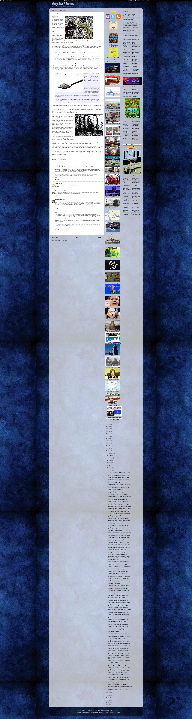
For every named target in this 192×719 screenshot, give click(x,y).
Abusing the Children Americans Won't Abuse (117, 492)
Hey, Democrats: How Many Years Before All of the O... (119, 513)
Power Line (125, 69)
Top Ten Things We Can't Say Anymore (116, 628)
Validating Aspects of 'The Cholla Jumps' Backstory (118, 650)
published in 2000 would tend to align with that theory (66, 69)
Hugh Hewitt (125, 62)
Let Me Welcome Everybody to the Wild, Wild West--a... (119, 636)
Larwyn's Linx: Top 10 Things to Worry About (117, 533)
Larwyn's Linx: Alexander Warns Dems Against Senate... (119, 677)
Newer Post (55, 237)
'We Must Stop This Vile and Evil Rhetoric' (116, 638)
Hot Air (124, 60)
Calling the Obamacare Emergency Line (116, 569)
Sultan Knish (134, 66)
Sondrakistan (134, 199)
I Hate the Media (135, 129)
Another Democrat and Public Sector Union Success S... (119, 598)
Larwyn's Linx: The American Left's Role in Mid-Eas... (119, 479)
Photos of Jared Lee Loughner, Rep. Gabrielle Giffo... (119, 670)
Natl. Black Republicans (136, 194)
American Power (126, 194)
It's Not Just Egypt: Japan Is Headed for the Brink (118, 494)
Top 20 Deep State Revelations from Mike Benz (138, 0)
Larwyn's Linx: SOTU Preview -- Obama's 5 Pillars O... (119, 527)
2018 (108, 438)
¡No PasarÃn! (125, 196)
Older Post (100, 237)
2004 (108, 702)
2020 (108, 435)
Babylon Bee (125, 122)
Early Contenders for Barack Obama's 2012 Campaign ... (119, 602)
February (110, 469)
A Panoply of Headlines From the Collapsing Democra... (119, 472)
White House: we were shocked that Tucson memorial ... (119, 609)
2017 (108, 440)
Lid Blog (133, 55)
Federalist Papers (135, 128)
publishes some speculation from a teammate (62, 49)
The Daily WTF (126, 210)
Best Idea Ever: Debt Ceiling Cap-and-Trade (117, 610)
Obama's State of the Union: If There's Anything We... (119, 544)
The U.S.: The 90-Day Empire (128, 22)
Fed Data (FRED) (135, 93)
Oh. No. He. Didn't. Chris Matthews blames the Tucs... (119, 641)
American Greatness (127, 39)
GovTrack (125, 89)
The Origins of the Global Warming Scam (130, 20)
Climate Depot (134, 179)
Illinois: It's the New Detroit (113, 559)
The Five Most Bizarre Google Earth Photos (117, 621)
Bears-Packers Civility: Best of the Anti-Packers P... (118, 552)
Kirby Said (134, 50)
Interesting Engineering (127, 213)
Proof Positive (125, 135)
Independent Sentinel (136, 46)
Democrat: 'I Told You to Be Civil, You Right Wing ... (118, 574)
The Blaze (125, 43)
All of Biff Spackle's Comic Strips (114, 417)
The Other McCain (135, 70)
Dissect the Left (126, 200)
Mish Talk (134, 95)
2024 (108, 428)
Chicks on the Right (136, 39)
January (110, 470)
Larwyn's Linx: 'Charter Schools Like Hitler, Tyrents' (118, 545)
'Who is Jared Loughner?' (113, 662)
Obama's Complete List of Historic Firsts (130, 27)
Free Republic (125, 55)
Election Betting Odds (127, 50)
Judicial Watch (125, 90)
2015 (108, 443)
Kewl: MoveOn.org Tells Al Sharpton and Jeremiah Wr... (119, 643)
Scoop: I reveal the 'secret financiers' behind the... (118, 588)
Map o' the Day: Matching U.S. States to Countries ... (118, 549)
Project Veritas (125, 93)
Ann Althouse (134, 38)
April (110, 465)
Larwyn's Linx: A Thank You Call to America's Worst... (119, 622)
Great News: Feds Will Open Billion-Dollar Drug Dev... (119, 542)
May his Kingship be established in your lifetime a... (118, 617)
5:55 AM (56, 208)
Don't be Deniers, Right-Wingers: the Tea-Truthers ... (118, 651)
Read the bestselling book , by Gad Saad (113, 58)
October (110, 455)
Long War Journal (126, 185)
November (111, 453)
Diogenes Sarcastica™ (60, 190)
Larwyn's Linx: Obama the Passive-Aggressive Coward (119, 496)
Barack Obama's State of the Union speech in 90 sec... (119, 520)
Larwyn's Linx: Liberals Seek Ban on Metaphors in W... (119, 629)
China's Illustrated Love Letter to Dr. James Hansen (118, 578)
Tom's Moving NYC (135, 213)
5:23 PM (57, 229)
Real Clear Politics (135, 139)
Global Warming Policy (136, 181)
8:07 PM (57, 179)
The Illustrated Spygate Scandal (129, 14)
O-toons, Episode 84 (112, 516)
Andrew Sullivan (135, 125)
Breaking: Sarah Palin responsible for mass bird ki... (118, 657)
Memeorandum (135, 135)
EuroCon (124, 53)
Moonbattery (134, 56)
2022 (108, 431)
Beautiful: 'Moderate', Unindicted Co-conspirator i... (118, 624)
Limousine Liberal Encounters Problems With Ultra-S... (119, 561)
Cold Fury (125, 199)
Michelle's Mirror (126, 134)
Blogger (116, 710)
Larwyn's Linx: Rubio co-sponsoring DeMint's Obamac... (119, 509)
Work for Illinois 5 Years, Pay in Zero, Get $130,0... (118, 595)
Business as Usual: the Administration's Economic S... (119, 612)
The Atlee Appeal (58, 199)
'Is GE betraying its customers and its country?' (117, 564)
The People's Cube (126, 138)
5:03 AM (56, 195)
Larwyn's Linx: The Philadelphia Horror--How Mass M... (119, 566)
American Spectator (126, 40)
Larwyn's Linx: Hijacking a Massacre (115, 640)
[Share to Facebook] (64, 159)
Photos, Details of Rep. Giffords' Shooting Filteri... (118, 672)
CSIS (124, 181)
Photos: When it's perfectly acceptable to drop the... (118, 563)
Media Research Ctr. (136, 134)
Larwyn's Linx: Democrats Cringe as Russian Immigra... (119, 604)
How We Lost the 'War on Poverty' (129, 30)
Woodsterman (125, 139)
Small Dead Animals (136, 197)
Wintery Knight (135, 203)
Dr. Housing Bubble (135, 92)
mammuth (107, 710)
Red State (134, 62)
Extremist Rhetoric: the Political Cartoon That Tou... (118, 626)
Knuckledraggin (126, 132)
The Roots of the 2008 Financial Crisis (130, 25)
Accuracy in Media (135, 122)
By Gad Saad (113, 31)
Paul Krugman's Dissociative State (115, 646)
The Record (125, 188)
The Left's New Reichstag (113, 631)
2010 (108, 692)
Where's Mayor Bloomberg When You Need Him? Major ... (120, 681)
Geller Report (125, 59)
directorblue (57, 183)
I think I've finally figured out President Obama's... (118, 499)
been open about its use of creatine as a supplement (67, 63)
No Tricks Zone (135, 186)
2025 (108, 426)
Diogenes (125, 124)
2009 (108, 693)
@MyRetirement (135, 211)
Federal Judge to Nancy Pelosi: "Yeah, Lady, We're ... (119, 477)
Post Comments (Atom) (62, 240)
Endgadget (125, 211)
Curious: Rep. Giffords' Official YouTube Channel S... (119, 653)
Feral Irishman (125, 128)
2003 (108, 704)
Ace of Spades (126, 38)
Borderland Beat (126, 179)
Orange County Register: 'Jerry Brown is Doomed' (118, 515)
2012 (108, 448)
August (110, 458)
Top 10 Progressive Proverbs (114, 482)
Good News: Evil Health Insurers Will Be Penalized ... (119, 590)
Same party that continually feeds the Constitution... (118, 682)
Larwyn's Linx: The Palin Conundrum (115, 489)
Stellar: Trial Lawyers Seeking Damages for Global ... (119, 537)
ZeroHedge (134, 96)
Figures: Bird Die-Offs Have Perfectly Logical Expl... (118, 600)
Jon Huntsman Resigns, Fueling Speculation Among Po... (120, 473)
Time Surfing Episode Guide (128, 12)
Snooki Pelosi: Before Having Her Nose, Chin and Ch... (119, 547)
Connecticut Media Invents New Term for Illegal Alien (119, 665)
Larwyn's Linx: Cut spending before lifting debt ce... (118, 573)
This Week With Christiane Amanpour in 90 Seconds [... (119, 484)
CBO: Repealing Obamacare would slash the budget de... (120, 686)
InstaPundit (125, 63)
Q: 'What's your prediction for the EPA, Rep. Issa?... (118, 689)
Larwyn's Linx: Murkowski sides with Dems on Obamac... (119, 556)
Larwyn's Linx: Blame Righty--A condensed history (118, 614)
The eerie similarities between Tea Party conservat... (118, 633)
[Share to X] (62, 159)
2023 (108, 429)
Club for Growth (135, 90)
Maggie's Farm (126, 203)
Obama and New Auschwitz (128, 19)
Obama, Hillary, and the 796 (114, 503)
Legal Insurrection (135, 52)
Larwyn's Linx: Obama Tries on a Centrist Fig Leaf (118, 580)
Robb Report (125, 214)
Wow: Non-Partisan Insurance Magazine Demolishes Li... (119, 532)
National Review (126, 66)
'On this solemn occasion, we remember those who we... (119, 634)
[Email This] (59, 159)
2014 (108, 445)
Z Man (133, 74)
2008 (108, 695)
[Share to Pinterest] (65, 159)
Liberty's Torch (135, 53)
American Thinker (126, 42)
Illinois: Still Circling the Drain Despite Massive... (118, 554)
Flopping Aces (134, 43)
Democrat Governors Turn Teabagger (116, 521)
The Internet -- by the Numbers (114, 583)
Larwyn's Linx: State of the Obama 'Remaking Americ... (119, 518)
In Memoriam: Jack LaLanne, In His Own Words (118, 525)
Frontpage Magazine (127, 56)
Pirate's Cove (134, 59)
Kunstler (133, 49)
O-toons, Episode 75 (112, 528)
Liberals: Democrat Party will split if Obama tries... (118, 607)
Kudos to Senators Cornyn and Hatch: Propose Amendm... (120, 506)
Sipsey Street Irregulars (136, 196)
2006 (108, 699)
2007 (108, 697)
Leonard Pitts (134, 132)
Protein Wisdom (135, 60)
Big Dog (124, 197)
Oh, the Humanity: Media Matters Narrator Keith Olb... (119, 557)
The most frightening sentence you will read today (118, 480)
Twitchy (124, 95)
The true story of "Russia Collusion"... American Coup (113, 45)
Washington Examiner (127, 73)
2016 (108, 441)
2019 (108, 436)
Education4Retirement (136, 210)
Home (77, 237)
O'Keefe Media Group (127, 92)
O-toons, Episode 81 (112, 523)
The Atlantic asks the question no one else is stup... (118, 540)
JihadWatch (134, 131)
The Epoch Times (126, 52)
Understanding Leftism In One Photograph (116, 597)
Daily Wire (134, 42)
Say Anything (134, 63)
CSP (124, 182)
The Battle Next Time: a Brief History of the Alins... (118, 571)
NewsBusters (134, 138)
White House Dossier (127, 96)
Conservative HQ (135, 40)
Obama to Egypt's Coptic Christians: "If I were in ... (118, 491)
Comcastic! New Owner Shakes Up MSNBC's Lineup (119, 576)
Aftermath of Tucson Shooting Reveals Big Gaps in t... (119, 585)
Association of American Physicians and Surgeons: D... (119, 581)
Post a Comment (57, 232)
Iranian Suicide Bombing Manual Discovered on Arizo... (119, 508)
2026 (108, 424)
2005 (108, 700)
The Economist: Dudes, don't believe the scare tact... (118, 619)
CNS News (125, 46)
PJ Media (125, 67)
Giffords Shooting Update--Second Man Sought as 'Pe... (119, 667)
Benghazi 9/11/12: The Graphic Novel (130, 23)
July (109, 460)
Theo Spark (134, 200)
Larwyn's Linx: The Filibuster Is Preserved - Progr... (118, 501)
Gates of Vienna (135, 45)
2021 (108, 433)
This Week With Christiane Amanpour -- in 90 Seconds (119, 535)
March (110, 467)
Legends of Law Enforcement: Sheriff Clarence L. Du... (119, 645)
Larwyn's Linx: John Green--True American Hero (118, 648)
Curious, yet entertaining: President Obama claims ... (119, 679)
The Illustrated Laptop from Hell (128, 15)
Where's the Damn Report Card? (115, 497)
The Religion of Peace (127, 189)
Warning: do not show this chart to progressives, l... (118, 684)
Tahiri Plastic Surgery (136, 214)
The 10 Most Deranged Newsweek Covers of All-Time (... (119, 530)
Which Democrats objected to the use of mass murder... (119, 660)
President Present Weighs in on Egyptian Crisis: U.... (119, 487)
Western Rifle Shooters (136, 72)
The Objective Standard (136, 67)
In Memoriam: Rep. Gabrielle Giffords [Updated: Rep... (119, 674)
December (111, 451)
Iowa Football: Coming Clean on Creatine (116, 485)
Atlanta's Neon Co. (135, 207)
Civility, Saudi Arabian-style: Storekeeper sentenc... (118, 539)
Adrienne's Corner (126, 193)
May (109, 463)
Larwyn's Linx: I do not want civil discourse (116, 593)
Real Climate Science (136, 188)
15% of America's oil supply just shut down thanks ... (118, 658)
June (110, 462)
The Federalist (125, 70)
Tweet (99, 14)
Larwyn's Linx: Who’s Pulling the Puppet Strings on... (119, 687)
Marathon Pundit (135, 193)
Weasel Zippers (126, 74)
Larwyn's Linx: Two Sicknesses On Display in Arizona (119, 669)
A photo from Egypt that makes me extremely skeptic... (119, 475)
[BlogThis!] (61, 159)
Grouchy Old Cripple (127, 129)
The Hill (124, 72)
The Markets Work (135, 69)
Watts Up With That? (136, 189)
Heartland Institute (135, 182)
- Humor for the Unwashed (130, 35)
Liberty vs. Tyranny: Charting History (129, 18)
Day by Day (125, 125)
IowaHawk (125, 131)
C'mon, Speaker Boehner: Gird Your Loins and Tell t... (119, 504)
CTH (124, 49)
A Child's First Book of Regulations (129, 31)
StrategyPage (125, 186)
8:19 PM (57, 186)
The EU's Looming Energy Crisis (7, 0)
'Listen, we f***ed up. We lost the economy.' (117, 616)
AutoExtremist (125, 207)
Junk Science (134, 185)
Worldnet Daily (135, 73)
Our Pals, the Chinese (112, 568)
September (111, 457)
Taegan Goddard (135, 124)
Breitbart (124, 45)
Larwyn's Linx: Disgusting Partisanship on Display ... (118, 655)
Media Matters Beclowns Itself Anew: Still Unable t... (118, 675)
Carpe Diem (134, 89)
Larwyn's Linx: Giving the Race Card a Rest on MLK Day (119, 586)
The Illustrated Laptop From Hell (71, 0)
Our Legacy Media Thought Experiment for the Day (118, 511)
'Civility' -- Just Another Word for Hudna (116, 592)
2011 (108, 450)
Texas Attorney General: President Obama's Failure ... (119, 605)
